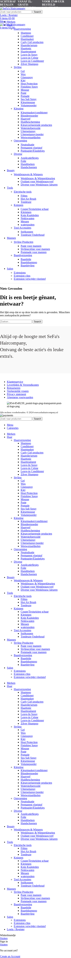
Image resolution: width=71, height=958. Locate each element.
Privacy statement (16, 394)
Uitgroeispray (28, 131)
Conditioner (27, 35)
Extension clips (22, 275)
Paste (23, 92)
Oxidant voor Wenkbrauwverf (37, 181)
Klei (23, 80)
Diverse (18, 153)
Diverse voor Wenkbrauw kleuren (39, 184)
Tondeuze (26, 201)
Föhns (24, 195)
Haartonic (26, 48)
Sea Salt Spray (29, 99)
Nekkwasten (27, 218)
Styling (18, 67)
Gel (23, 71)
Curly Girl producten (32, 42)
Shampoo (26, 32)
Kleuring (18, 108)
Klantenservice (15, 381)
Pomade (25, 96)
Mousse (25, 89)
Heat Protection (29, 83)
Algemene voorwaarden (20, 397)
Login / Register (15, 929)
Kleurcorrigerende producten (36, 125)
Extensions (20, 272)
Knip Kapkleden (30, 215)
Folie (23, 161)
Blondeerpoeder (29, 115)
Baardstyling (27, 265)
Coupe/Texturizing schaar (35, 209)
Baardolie (26, 259)
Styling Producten (23, 241)
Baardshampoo (29, 262)
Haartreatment (28, 51)
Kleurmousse (28, 102)
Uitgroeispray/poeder (32, 134)
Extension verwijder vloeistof (30, 278)
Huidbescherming (30, 121)
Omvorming (20, 140)
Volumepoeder (29, 105)
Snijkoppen (27, 231)
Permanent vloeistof (31, 147)
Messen (25, 221)
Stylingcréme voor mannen (35, 249)
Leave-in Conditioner (32, 60)
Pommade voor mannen (34, 252)
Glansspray (27, 77)
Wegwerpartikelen (30, 137)
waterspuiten (27, 224)
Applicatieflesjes (30, 157)
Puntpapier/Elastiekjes (33, 150)
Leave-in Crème (29, 57)
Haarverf (25, 118)
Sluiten (4, 938)
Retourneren (13, 387)
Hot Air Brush (28, 198)
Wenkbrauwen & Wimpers (28, 174)
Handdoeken (28, 164)
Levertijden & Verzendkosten (23, 384)
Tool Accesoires (22, 227)
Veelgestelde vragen (18, 391)
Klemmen (26, 212)
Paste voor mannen (31, 245)
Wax (23, 74)
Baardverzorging (23, 255)
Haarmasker (27, 39)
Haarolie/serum (29, 45)
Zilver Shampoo (29, 64)
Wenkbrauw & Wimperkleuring (38, 178)
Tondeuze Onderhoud (32, 234)
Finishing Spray (29, 86)
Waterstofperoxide (30, 128)
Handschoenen (29, 167)
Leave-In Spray (29, 54)
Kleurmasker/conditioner (34, 112)
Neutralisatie (27, 144)
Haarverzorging (22, 28)
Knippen (18, 205)
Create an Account (10, 956)
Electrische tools (23, 191)
